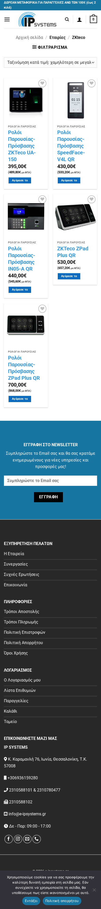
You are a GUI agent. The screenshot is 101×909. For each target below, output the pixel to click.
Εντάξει (31, 901)
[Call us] (36, 839)
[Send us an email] (27, 839)
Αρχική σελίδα (29, 37)
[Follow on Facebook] (8, 839)
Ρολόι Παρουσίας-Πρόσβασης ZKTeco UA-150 (22, 145)
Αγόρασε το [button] (20, 180)
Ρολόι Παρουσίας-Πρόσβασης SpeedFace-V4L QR (71, 145)
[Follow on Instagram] (18, 839)
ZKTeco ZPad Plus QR (72, 251)
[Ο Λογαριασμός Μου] (79, 19)
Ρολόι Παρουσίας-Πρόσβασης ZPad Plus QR (24, 368)
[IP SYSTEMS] (37, 19)
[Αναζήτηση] (67, 19)
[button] (7, 19)
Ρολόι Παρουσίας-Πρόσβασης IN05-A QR (21, 258)
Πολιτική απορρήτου (62, 901)
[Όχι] (94, 891)
